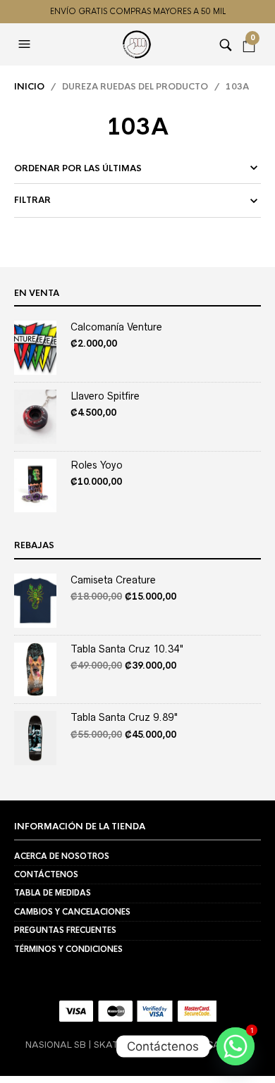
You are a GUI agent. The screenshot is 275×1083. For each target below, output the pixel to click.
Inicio (29, 86)
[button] (26, 44)
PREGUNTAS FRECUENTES (65, 930)
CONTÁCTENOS (46, 874)
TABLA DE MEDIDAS (52, 893)
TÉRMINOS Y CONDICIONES (68, 949)
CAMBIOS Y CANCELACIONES (72, 912)
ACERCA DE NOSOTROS (61, 856)
